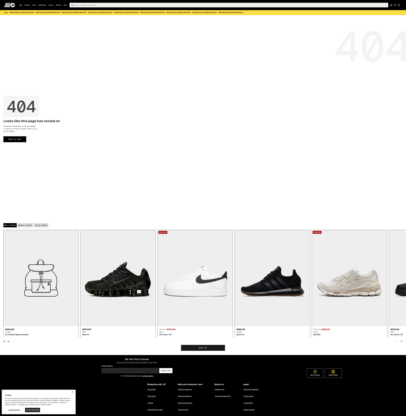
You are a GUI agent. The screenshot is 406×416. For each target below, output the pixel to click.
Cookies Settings (14, 410)
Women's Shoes (25, 225)
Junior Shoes (41, 225)
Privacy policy (248, 396)
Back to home (14, 139)
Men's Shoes (10, 225)
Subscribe (166, 370)
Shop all (203, 348)
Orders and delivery (185, 396)
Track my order (183, 410)
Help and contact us (185, 389)
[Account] (391, 5)
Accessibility (248, 403)
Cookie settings (248, 410)
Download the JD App (155, 410)
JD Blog (150, 403)
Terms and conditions (250, 389)
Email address (107, 366)
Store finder (151, 396)
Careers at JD (219, 389)
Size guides (151, 389)
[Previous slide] (396, 341)
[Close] (72, 392)
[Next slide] (401, 341)
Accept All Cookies (32, 410)
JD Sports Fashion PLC (223, 396)
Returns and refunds (185, 403)
